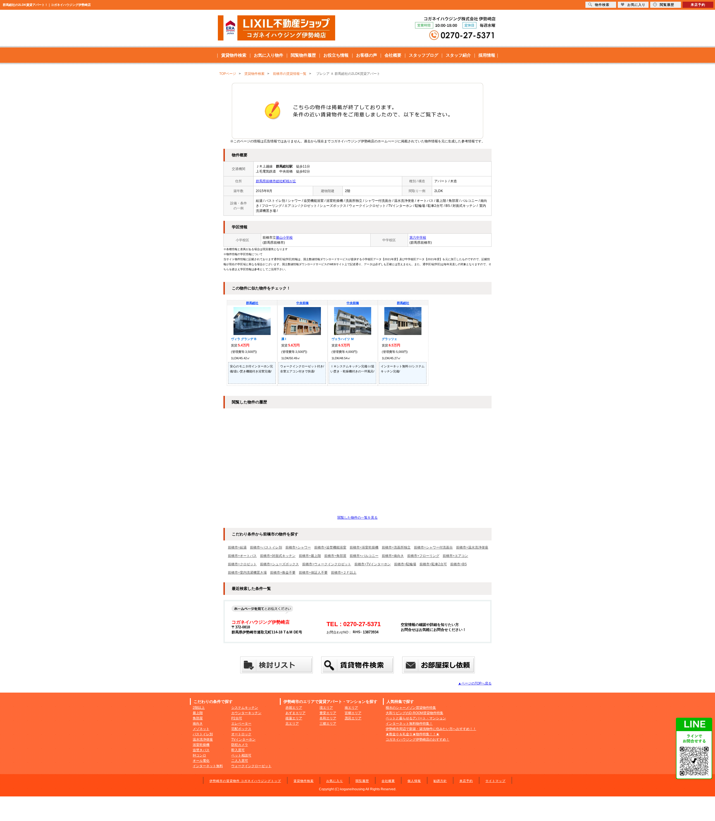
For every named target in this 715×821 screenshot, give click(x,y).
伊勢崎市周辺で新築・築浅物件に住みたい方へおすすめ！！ (431, 729)
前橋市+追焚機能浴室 (330, 547)
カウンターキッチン (246, 713)
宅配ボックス (241, 729)
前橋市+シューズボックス (279, 564)
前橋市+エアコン (455, 556)
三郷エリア (328, 724)
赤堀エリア (293, 708)
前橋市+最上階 (310, 556)
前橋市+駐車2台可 (433, 564)
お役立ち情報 (336, 55)
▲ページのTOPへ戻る (475, 683)
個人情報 (414, 780)
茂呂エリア (353, 718)
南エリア (351, 708)
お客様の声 (366, 55)
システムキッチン (244, 708)
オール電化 (201, 761)
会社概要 (393, 55)
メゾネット (201, 729)
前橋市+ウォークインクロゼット (326, 564)
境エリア (326, 708)
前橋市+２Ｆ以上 (343, 573)
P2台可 (236, 718)
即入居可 (238, 750)
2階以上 (199, 708)
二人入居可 (239, 761)
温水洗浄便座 (203, 739)
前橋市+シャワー (298, 547)
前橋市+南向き (393, 556)
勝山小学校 (284, 238)
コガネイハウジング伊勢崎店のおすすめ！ (417, 739)
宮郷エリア (353, 713)
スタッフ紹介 (458, 55)
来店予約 (466, 780)
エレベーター (241, 724)
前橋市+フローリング (423, 556)
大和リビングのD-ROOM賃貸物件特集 (414, 713)
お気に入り (334, 780)
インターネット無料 (208, 766)
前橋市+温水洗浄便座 (472, 547)
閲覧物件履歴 (303, 55)
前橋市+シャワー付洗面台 (433, 547)
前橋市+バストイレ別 (266, 547)
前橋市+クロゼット (242, 564)
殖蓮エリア (293, 718)
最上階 (198, 713)
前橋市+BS (458, 564)
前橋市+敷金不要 (282, 573)
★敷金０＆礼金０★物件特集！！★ (412, 734)
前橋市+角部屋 (335, 556)
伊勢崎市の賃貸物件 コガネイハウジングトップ (245, 780)
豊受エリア (328, 713)
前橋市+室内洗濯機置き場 (247, 573)
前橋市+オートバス (242, 556)
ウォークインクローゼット (251, 766)
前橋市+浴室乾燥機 (364, 547)
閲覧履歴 (362, 780)
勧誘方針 (440, 780)
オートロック (241, 734)
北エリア (292, 724)
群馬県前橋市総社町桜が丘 (276, 181)
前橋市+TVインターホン (372, 564)
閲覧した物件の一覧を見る (357, 518)
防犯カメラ (239, 745)
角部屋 (198, 718)
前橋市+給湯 (237, 547)
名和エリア (328, 718)
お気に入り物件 (268, 55)
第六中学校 (417, 238)
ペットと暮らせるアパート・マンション (416, 718)
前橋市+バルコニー (364, 556)
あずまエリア (295, 713)
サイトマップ (495, 780)
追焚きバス (201, 750)
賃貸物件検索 (233, 55)
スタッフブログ (423, 55)
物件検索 (602, 5)
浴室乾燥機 (201, 745)
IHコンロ (199, 755)
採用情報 (486, 55)
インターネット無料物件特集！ (409, 724)
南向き (198, 724)
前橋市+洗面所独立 (396, 547)
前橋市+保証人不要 (313, 573)
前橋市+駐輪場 (405, 564)
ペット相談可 (241, 755)
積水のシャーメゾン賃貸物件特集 (411, 708)
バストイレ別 (203, 734)
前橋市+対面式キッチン (277, 556)
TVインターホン (243, 739)
